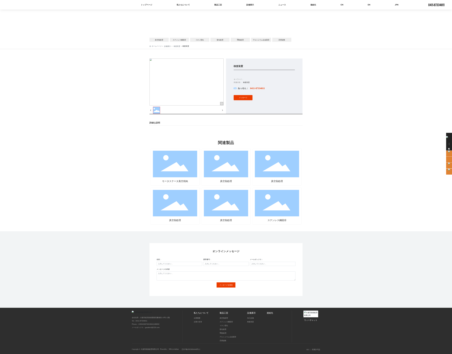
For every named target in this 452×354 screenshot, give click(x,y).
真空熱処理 (159, 39)
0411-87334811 (257, 88)
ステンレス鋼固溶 (179, 39)
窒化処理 (220, 39)
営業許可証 (316, 349)
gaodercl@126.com (152, 327)
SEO (307, 349)
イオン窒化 (200, 39)
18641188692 (154, 324)
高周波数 (281, 39)
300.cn (171, 349)
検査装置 (177, 46)
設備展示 (167, 46)
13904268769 (143, 324)
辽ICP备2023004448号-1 (191, 349)
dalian (176, 349)
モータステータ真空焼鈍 (175, 181)
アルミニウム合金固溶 (261, 39)
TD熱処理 (240, 39)
